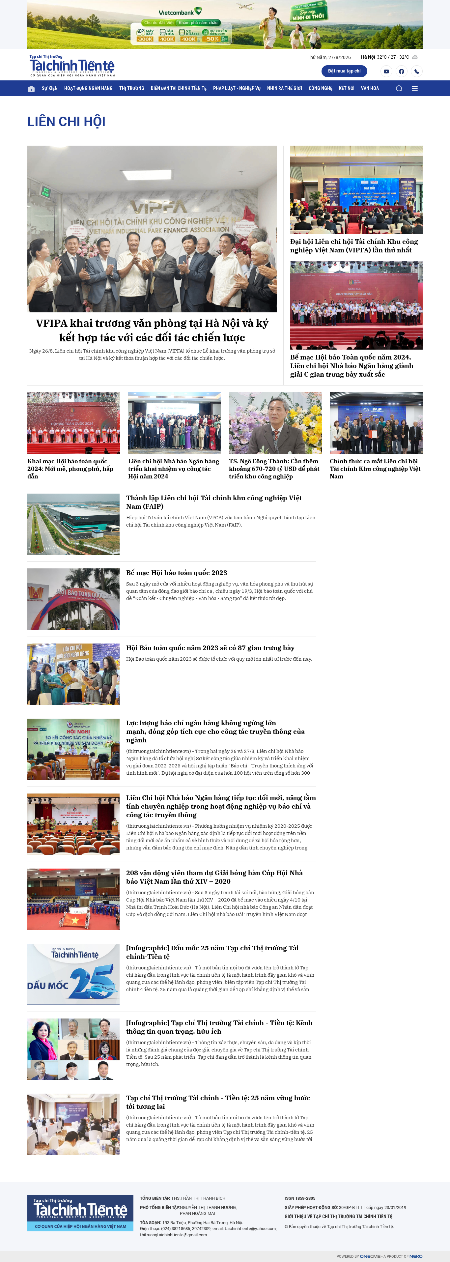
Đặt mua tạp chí (344, 71)
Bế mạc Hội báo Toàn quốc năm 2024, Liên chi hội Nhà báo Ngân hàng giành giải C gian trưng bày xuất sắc (351, 366)
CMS (370, 1256)
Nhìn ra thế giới (284, 88)
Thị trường (131, 88)
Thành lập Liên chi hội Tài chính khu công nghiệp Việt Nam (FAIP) (214, 502)
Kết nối (346, 88)
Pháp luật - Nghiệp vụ (237, 88)
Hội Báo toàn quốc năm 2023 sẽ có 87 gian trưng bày (210, 648)
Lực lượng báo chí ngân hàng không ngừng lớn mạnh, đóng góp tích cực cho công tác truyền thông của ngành (215, 731)
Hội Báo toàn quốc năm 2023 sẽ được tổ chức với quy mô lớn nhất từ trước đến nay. (219, 659)
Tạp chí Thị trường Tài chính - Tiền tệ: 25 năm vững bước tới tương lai (218, 1102)
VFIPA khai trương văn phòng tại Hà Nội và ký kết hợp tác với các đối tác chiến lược (152, 330)
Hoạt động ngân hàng (88, 88)
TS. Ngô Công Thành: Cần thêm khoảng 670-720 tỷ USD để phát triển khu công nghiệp (274, 468)
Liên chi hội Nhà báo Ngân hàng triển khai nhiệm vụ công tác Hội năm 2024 (173, 468)
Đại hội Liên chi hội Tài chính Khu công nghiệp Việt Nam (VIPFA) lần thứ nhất (354, 245)
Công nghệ (320, 88)
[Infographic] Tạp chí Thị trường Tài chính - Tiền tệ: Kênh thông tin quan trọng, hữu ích (219, 1027)
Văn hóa (370, 88)
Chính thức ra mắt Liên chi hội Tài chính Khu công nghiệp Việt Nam (375, 468)
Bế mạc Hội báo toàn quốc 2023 (176, 572)
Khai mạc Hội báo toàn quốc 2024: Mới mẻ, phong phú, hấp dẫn (70, 468)
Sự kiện (50, 88)
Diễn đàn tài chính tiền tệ (179, 88)
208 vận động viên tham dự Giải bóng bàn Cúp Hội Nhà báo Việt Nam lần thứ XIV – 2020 (214, 877)
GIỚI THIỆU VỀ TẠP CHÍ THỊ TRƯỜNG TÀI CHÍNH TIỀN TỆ (338, 1216)
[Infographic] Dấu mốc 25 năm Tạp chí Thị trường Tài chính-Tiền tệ (212, 952)
